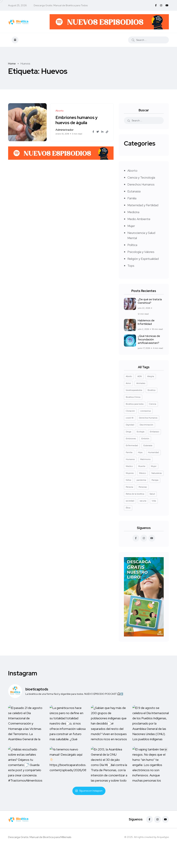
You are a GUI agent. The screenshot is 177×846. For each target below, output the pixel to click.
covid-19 (129, 417)
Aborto (132, 171)
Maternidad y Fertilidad (142, 205)
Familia (131, 198)
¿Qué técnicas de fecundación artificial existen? (149, 339)
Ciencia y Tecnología (141, 177)
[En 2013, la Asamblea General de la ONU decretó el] (109, 765)
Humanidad (153, 452)
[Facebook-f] (149, 819)
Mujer (131, 226)
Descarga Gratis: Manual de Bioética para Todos (61, 5)
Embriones (131, 438)
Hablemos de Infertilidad (146, 322)
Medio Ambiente (138, 219)
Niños (128, 480)
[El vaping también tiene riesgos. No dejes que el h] (150, 765)
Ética (128, 507)
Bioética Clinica (133, 397)
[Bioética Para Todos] (18, 21)
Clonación (130, 411)
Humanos (130, 459)
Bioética (151, 390)
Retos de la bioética (135, 493)
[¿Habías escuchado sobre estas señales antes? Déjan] (26, 765)
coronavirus (145, 411)
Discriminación (146, 424)
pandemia (141, 480)
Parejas (155, 480)
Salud (152, 493)
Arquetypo (163, 837)
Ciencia (152, 404)
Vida (154, 500)
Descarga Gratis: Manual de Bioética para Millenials (39, 837)
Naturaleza (156, 473)
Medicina (133, 212)
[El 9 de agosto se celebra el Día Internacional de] (150, 723)
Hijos (140, 452)
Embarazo (154, 431)
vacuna (143, 500)
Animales (140, 383)
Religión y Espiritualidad (143, 259)
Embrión (145, 438)
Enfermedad (132, 445)
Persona (129, 487)
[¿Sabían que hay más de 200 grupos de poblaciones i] (109, 723)
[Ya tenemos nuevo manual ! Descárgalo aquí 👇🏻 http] (68, 765)
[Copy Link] (107, 132)
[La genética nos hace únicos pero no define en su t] (68, 723)
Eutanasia (134, 191)
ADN (139, 376)
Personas (143, 487)
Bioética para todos (134, 404)
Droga (128, 431)
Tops (130, 266)
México (142, 473)
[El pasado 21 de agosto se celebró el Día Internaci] (26, 723)
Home (12, 63)
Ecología (140, 431)
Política (132, 245)
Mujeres (130, 473)
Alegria (150, 376)
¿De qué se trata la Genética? (150, 301)
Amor (128, 383)
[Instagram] (157, 819)
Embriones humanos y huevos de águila (76, 120)
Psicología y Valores (140, 252)
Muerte (141, 466)
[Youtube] (165, 819)
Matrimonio (145, 459)
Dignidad (130, 424)
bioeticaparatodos (134, 390)
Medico (129, 466)
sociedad (130, 500)
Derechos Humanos (141, 184)
